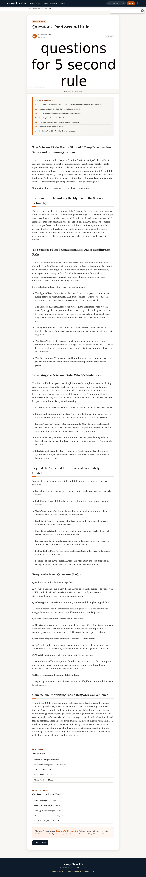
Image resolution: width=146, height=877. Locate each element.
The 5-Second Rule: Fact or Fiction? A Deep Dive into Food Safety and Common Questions (70, 105)
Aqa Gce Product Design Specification (48, 806)
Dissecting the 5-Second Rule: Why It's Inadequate (56, 118)
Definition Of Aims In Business (45, 770)
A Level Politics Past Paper (44, 780)
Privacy (62, 3)
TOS (68, 3)
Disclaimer (53, 3)
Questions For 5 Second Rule (67, 831)
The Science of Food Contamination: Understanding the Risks (60, 113)
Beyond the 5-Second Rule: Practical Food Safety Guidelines (59, 122)
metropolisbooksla (16, 3)
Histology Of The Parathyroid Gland (47, 811)
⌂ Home (131, 3)
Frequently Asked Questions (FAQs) (51, 127)
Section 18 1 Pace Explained (44, 775)
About (38, 3)
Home (32, 3)
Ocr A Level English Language (45, 801)
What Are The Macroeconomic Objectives (49, 816)
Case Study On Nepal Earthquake (46, 760)
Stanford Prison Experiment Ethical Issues (50, 765)
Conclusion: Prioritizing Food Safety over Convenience (57, 131)
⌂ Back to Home (40, 843)
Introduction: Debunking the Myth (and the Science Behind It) (59, 109)
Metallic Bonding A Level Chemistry (47, 821)
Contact (45, 3)
